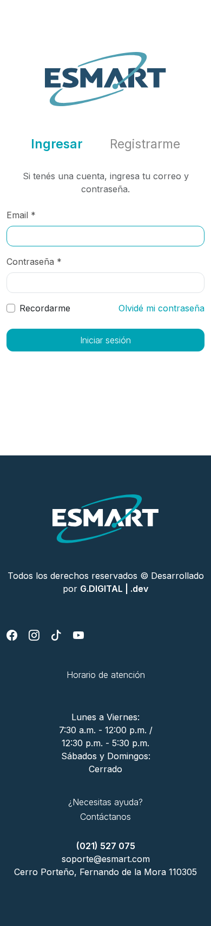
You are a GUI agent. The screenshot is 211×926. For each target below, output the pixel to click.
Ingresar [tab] (57, 144)
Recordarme (44, 308)
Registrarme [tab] (145, 144)
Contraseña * (34, 261)
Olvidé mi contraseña (161, 308)
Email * (21, 215)
